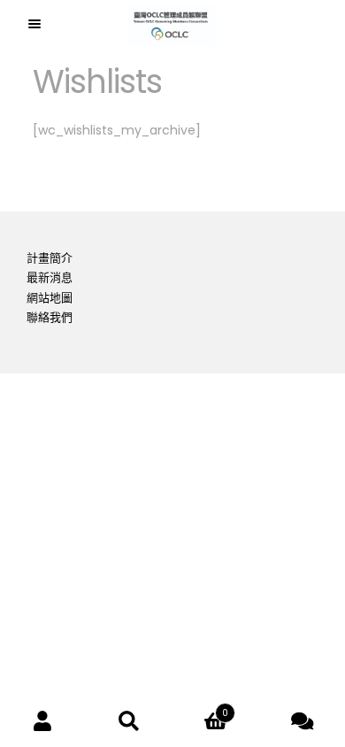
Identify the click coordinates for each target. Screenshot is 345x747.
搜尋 (130, 721)
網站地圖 (50, 297)
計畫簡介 (50, 258)
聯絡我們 (50, 317)
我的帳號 (43, 721)
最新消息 (50, 277)
